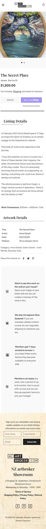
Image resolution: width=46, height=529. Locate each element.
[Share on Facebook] (23, 258)
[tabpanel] (23, 35)
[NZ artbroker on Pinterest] (24, 507)
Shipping (17, 91)
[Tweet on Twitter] (28, 258)
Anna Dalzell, (16, 247)
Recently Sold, (14, 250)
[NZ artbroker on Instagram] (30, 507)
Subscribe (31, 442)
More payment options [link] (31, 106)
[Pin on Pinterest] (33, 258)
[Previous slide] (19, 62)
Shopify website (31, 517)
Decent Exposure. (23, 520)
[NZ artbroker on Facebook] (18, 507)
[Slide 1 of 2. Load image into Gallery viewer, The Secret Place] (22, 62)
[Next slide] (27, 62)
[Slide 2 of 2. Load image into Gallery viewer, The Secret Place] (24, 62)
